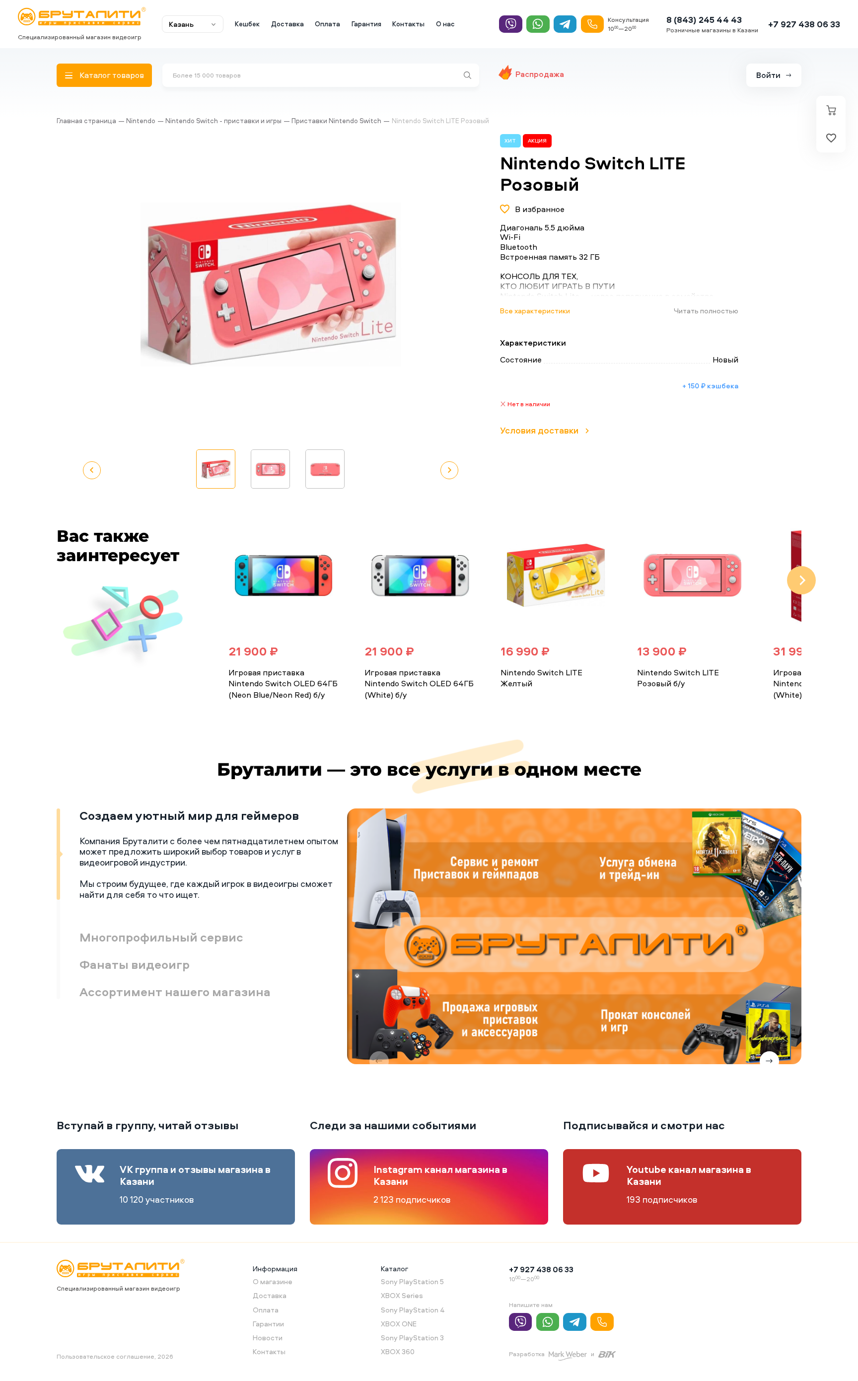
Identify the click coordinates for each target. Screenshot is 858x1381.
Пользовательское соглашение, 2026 (115, 1356)
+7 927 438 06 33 (804, 24)
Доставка (287, 23)
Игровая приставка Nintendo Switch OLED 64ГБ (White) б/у (419, 683)
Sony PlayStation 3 (412, 1337)
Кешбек (247, 23)
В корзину (258, 714)
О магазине (272, 1281)
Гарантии (268, 1323)
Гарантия (366, 23)
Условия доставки (539, 430)
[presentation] (205, 580)
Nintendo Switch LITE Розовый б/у (678, 678)
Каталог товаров (111, 75)
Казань (181, 24)
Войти (768, 75)
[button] (424, 284)
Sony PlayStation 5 (412, 1281)
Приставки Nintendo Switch (336, 120)
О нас (445, 23)
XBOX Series (402, 1295)
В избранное (540, 209)
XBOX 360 (398, 1351)
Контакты (408, 23)
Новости (268, 1337)
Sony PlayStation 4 (413, 1309)
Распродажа (539, 74)
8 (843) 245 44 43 (704, 19)
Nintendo (140, 120)
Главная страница (86, 120)
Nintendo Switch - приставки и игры (223, 120)
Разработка (527, 1354)
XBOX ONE (399, 1323)
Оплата (327, 23)
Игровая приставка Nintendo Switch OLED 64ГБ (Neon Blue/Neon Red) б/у (283, 683)
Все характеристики (535, 310)
